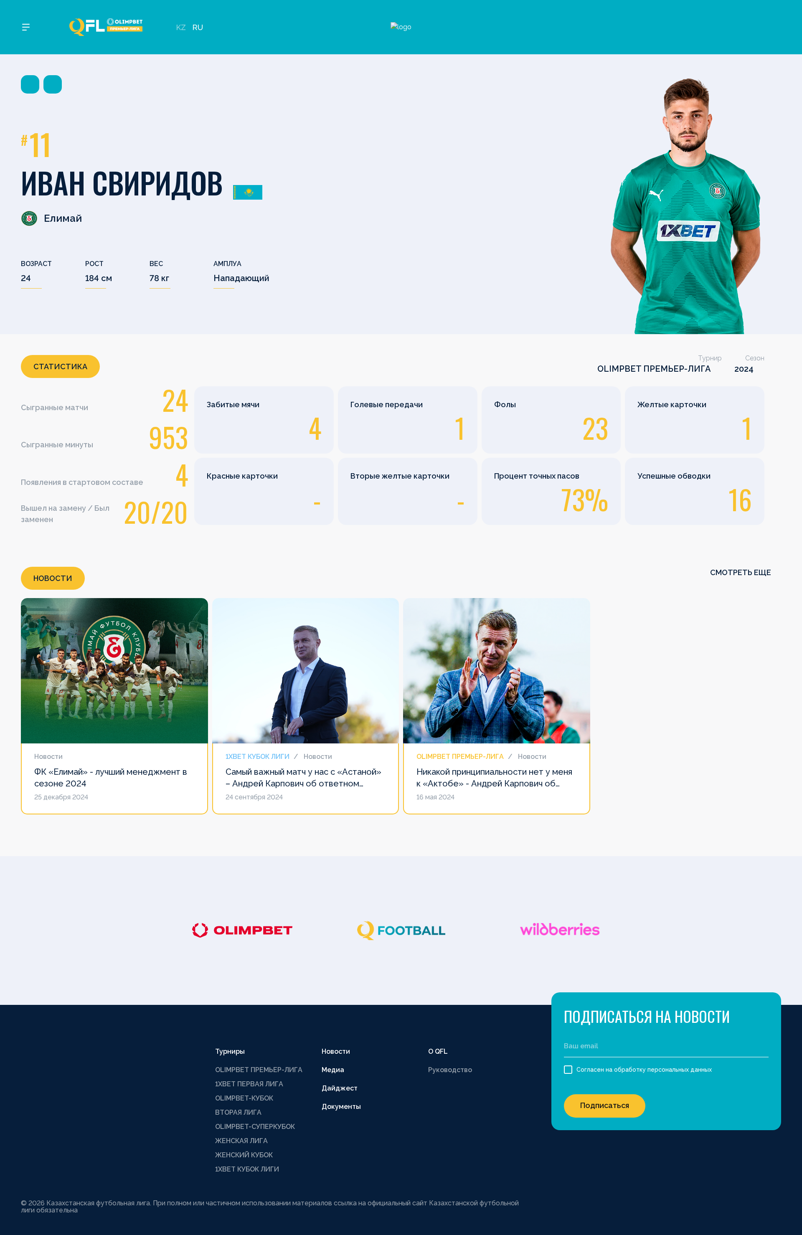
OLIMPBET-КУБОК (244, 1098)
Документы (341, 1107)
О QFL (438, 1051)
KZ (181, 27)
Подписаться (604, 1105)
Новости (336, 1051)
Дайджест (340, 1088)
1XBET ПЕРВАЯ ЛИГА (249, 1084)
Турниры (230, 1051)
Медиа (333, 1070)
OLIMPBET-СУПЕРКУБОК (255, 1127)
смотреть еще (741, 572)
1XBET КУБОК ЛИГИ (247, 1169)
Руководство (450, 1070)
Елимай (63, 218)
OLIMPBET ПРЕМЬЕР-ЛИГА (654, 369)
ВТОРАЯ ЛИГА (238, 1112)
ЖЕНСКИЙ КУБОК (244, 1155)
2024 (744, 369)
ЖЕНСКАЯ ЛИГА (241, 1141)
